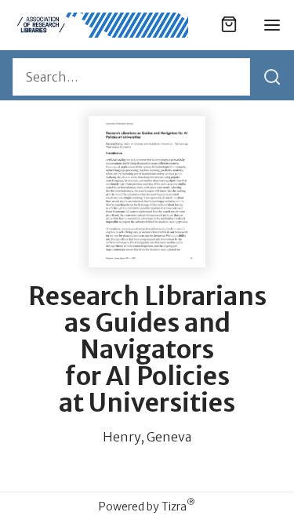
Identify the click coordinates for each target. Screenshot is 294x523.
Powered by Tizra (147, 506)
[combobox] (131, 77)
